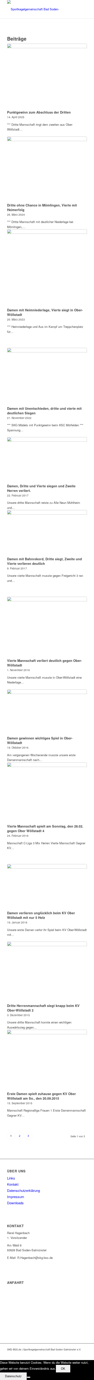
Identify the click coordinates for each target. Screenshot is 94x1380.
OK (63, 1368)
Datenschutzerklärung (23, 1190)
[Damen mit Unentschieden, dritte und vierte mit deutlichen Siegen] (47, 376)
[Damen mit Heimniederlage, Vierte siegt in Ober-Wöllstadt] (47, 267)
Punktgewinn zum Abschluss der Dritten (39, 112)
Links (11, 1178)
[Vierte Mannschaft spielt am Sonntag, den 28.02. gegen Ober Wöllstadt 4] (47, 792)
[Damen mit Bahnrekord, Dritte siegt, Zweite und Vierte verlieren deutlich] (47, 532)
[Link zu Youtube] (76, 1354)
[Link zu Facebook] (69, 1354)
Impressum (15, 1196)
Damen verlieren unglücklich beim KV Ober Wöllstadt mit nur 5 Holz (41, 915)
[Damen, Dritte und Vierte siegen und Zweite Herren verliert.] (47, 459)
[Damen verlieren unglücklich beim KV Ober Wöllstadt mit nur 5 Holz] (47, 886)
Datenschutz (13, 1376)
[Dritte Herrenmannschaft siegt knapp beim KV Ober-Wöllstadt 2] (47, 972)
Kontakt (12, 1184)
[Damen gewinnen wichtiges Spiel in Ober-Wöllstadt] (47, 712)
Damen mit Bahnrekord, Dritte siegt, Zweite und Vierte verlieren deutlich (44, 561)
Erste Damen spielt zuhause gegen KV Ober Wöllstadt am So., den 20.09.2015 (41, 1096)
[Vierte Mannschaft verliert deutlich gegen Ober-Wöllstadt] (47, 627)
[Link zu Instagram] (83, 1354)
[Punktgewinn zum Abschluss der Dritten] (47, 76)
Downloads (15, 1202)
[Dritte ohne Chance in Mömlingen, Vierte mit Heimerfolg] (47, 169)
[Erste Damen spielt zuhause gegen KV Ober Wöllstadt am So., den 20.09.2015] (47, 1060)
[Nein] (28, 1377)
